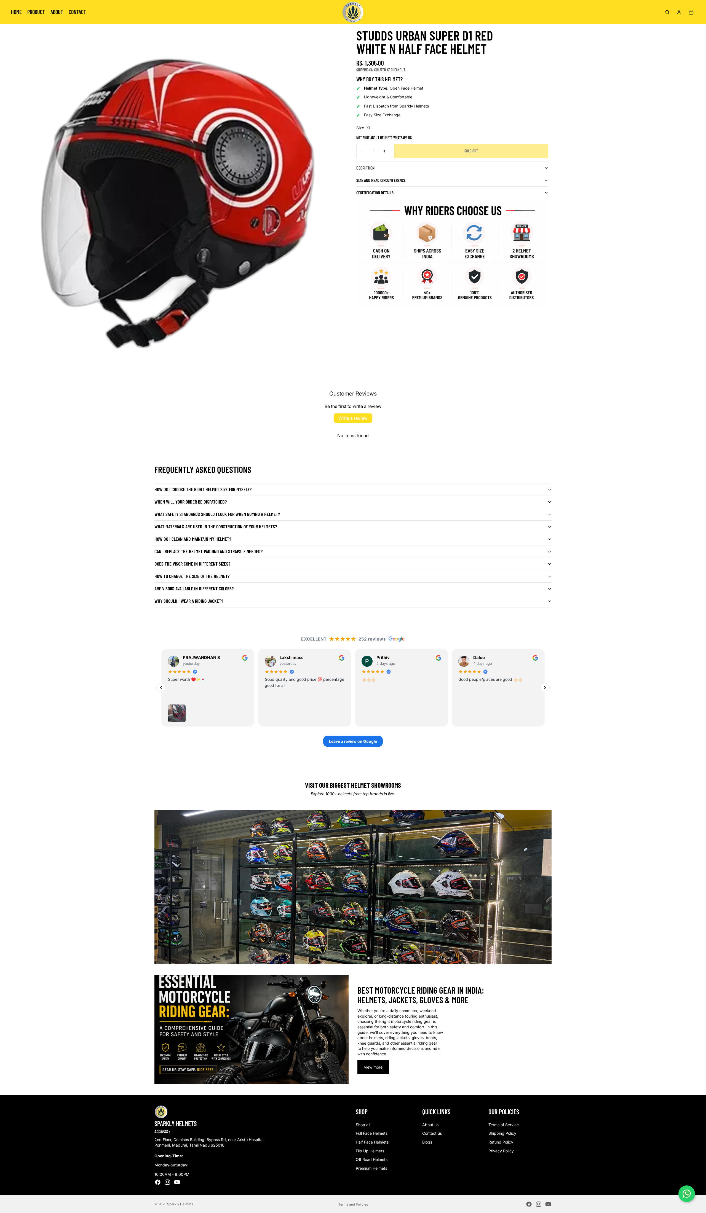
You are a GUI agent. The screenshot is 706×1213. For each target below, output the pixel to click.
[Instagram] (167, 1182)
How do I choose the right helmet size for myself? (203, 489)
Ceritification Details (375, 192)
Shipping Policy (502, 1133)
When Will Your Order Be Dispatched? (190, 502)
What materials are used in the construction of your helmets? (215, 526)
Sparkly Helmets (180, 1204)
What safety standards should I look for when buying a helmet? (217, 514)
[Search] (667, 12)
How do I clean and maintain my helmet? (192, 539)
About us (430, 1124)
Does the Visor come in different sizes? (192, 564)
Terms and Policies (353, 1204)
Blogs (427, 1142)
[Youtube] (177, 1182)
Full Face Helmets (371, 1133)
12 (383, 958)
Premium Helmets (371, 1168)
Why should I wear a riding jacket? (188, 601)
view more (373, 1067)
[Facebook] (157, 1182)
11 (378, 958)
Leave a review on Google (353, 741)
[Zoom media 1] (176, 200)
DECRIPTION (365, 167)
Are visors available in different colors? (194, 588)
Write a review (353, 418)
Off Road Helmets (371, 1159)
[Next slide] (542, 887)
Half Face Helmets (372, 1142)
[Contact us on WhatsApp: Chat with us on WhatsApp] (686, 1193)
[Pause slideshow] (319, 958)
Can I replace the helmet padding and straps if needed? (208, 551)
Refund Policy (500, 1142)
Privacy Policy (501, 1151)
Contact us (432, 1133)
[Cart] (691, 12)
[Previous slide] (163, 887)
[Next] (545, 688)
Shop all (363, 1124)
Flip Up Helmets (370, 1151)
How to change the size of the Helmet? (191, 576)
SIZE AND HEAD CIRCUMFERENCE (381, 180)
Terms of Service (503, 1124)
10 (373, 958)
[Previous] (161, 688)
